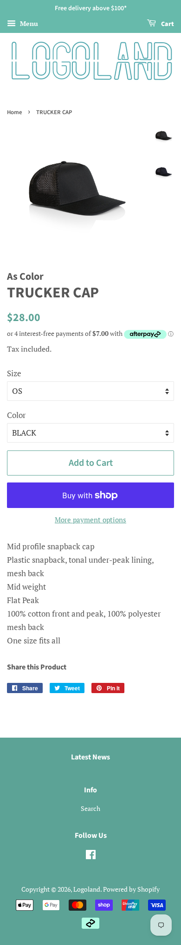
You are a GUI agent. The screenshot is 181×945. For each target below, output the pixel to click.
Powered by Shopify (131, 889)
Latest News (90, 757)
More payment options (90, 519)
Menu (28, 23)
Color (16, 415)
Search (90, 808)
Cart (167, 24)
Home (14, 112)
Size (14, 373)
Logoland (86, 889)
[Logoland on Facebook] (90, 856)
